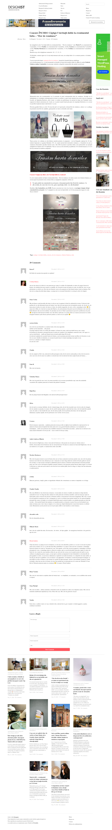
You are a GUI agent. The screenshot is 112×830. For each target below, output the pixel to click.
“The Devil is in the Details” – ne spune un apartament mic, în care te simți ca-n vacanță (60, 680)
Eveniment (86, 729)
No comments (18, 697)
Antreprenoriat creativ (13, 672)
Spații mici (57, 675)
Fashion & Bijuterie (65, 13)
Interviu (82, 685)
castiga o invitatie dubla (39, 255)
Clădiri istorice (60, 729)
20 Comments (54, 39)
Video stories (64, 18)
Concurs (48, 39)
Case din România (43, 6)
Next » (24, 39)
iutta (73, 255)
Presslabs (35, 823)
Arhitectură (54, 729)
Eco (61, 10)
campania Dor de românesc (50, 60)
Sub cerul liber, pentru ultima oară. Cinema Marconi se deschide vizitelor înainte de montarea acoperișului (60, 736)
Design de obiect (43, 10)
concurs (49, 255)
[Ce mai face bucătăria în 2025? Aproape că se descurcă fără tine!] (102, 160)
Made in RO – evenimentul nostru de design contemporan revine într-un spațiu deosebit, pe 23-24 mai (39, 780)
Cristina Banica (34, 282)
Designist (33, 39)
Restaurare (40, 672)
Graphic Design (42, 15)
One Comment (39, 692)
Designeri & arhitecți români (45, 8)
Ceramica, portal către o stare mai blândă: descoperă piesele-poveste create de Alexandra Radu (82, 691)
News (62, 6)
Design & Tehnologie (78, 729)
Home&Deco (33, 730)
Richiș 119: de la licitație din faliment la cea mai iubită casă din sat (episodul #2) (38, 677)
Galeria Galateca (66, 255)
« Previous (19, 39)
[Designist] (17, 9)
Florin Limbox (34, 541)
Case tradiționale (34, 672)
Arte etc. (63, 8)
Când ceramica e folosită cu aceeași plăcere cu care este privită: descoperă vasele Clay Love (16, 680)
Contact (88, 13)
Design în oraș (42, 18)
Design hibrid (42, 13)
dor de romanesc (56, 255)
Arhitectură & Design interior (46, 3)
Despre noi (88, 10)
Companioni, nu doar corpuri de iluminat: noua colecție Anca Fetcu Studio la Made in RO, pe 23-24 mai (60, 789)
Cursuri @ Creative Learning (93, 18)
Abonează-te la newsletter (97, 22)
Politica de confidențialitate (75, 824)
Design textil (43, 729)
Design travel (64, 15)
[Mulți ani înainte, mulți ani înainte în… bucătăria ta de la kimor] (102, 179)
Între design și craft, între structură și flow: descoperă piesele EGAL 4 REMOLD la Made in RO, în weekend (16, 739)
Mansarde (63, 3)
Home (87, 8)
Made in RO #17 (15, 733)
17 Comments (62, 697)
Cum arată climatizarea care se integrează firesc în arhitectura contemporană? (82, 736)
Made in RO (89, 15)
